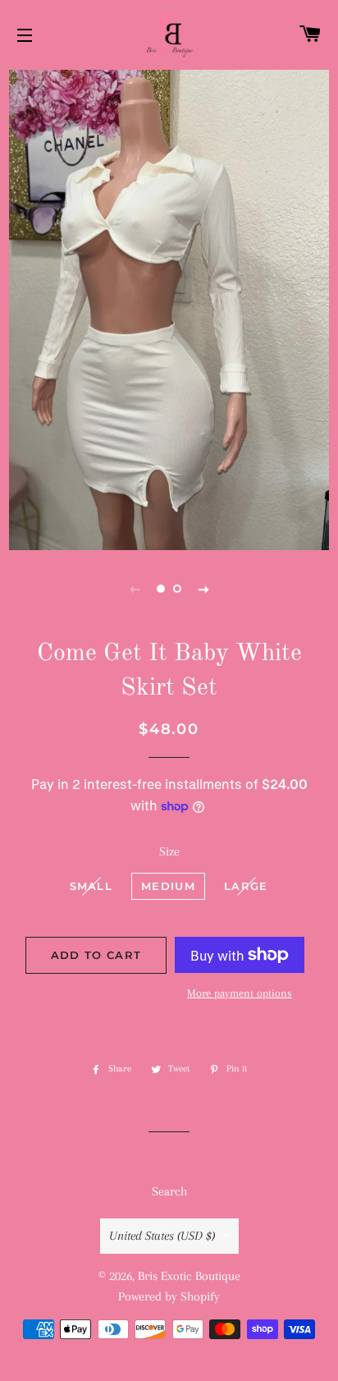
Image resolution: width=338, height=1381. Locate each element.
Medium (168, 885)
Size (169, 851)
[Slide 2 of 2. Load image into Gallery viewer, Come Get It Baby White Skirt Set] (177, 588)
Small (91, 885)
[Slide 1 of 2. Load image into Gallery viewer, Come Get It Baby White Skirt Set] (161, 588)
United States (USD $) (162, 1235)
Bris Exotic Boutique (189, 1276)
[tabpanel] (169, 308)
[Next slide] (203, 589)
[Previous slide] (134, 589)
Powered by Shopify (169, 1296)
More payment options (239, 993)
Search (169, 1191)
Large (246, 885)
